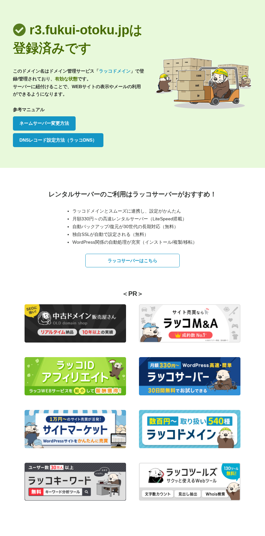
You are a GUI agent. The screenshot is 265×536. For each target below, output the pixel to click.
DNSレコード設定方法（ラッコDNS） (58, 140)
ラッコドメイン (115, 71)
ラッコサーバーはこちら (132, 260)
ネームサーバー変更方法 (44, 123)
